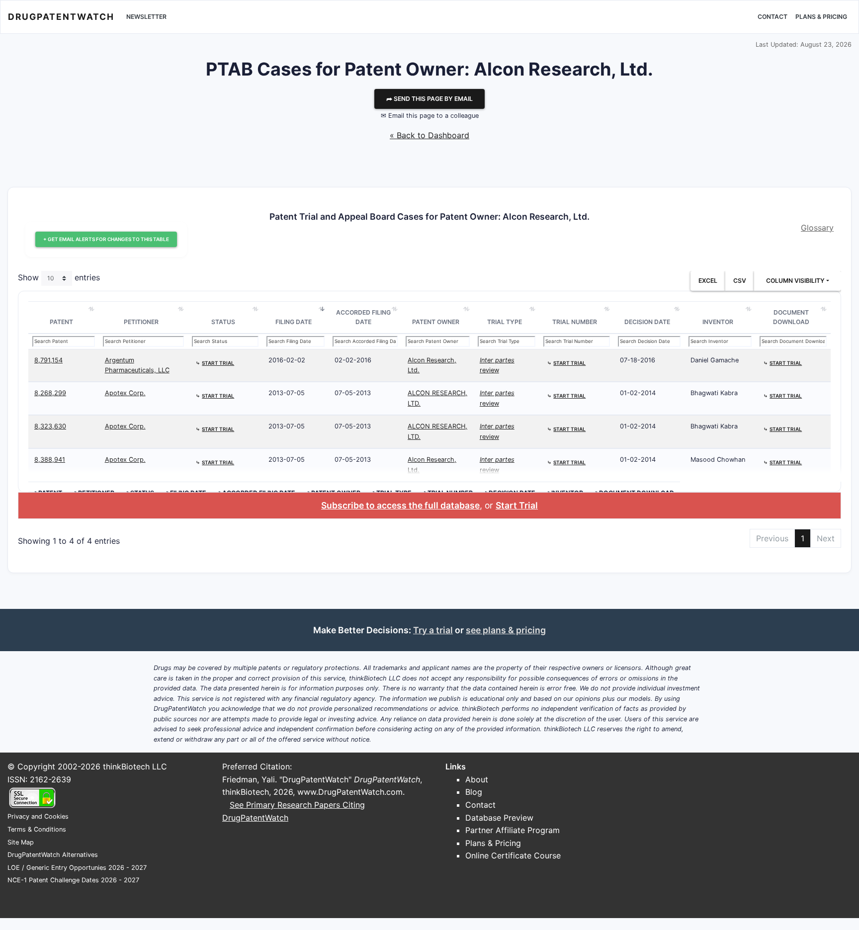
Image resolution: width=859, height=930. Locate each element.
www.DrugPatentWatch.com (350, 792)
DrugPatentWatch (61, 16)
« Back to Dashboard (429, 135)
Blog (473, 792)
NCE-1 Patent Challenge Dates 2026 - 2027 (73, 880)
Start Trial (517, 505)
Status (223, 322)
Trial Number (574, 322)
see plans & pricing (506, 630)
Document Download (791, 317)
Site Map (20, 842)
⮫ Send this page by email (429, 98)
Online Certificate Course (513, 855)
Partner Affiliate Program (512, 830)
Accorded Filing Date (363, 317)
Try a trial (433, 630)
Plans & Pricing (821, 16)
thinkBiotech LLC (135, 766)
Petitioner (141, 322)
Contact (772, 16)
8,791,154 (48, 360)
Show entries (59, 277)
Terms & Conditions (36, 829)
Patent (61, 322)
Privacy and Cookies (38, 816)
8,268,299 (50, 393)
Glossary (817, 228)
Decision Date (647, 322)
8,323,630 (50, 426)
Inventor (717, 322)
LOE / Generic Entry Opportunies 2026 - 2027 (77, 867)
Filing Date (293, 322)
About (476, 779)
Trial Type (504, 322)
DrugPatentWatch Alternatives (52, 854)
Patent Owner (435, 322)
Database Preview (499, 818)
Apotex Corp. (125, 393)
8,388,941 (49, 459)
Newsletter (146, 16)
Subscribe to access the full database (400, 505)
